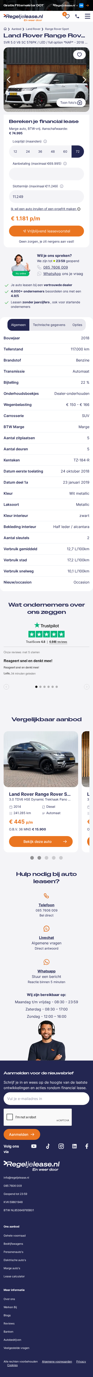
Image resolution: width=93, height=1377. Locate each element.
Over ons (9, 1299)
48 (53, 151)
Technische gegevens (49, 325)
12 (15, 151)
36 (40, 151)
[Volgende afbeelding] (84, 80)
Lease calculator (14, 1276)
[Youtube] (34, 1146)
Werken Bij (10, 1307)
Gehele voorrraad (15, 1235)
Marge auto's (12, 1268)
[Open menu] (87, 16)
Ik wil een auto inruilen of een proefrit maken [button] (43, 209)
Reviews (9, 1323)
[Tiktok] (48, 1146)
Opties (77, 325)
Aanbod (16, 29)
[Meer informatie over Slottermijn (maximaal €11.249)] (61, 186)
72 (77, 151)
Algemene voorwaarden (57, 1361)
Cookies (12, 1365)
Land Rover (33, 29)
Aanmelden (18, 1134)
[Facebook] (86, 1146)
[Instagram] (61, 1146)
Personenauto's (13, 1252)
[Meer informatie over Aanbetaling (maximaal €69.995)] (65, 163)
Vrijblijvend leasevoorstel (48, 231)
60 (65, 151)
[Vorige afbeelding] (8, 80)
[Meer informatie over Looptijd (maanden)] (45, 141)
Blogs (7, 1315)
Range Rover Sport (57, 29)
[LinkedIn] (74, 1146)
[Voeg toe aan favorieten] (79, 54)
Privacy (81, 1361)
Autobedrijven (12, 1340)
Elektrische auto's (15, 1260)
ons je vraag (63, 273)
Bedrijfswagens (13, 1244)
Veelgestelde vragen (16, 1348)
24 (28, 151)
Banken (8, 1332)
